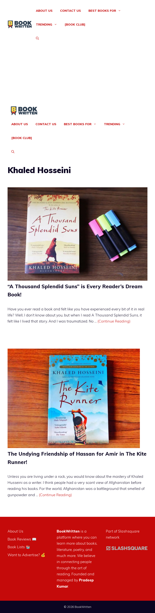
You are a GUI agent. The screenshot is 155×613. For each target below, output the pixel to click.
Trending (44, 24)
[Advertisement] (77, 77)
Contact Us (70, 10)
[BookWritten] (24, 111)
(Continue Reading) (114, 321)
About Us (44, 10)
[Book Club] (75, 24)
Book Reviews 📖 (22, 539)
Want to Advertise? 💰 (26, 555)
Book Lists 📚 (19, 547)
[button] (37, 38)
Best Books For (102, 10)
